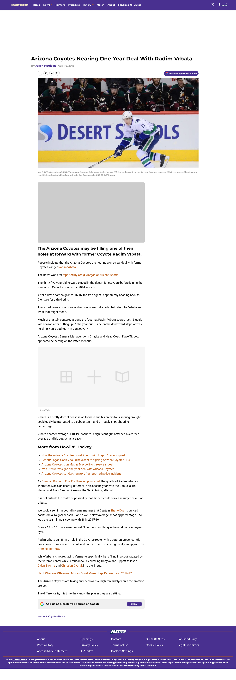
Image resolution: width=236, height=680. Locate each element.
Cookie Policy (154, 645)
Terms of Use (119, 645)
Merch (100, 4)
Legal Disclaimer (188, 645)
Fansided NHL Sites (129, 4)
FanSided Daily (187, 639)
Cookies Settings (122, 651)
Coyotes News (56, 616)
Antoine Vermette (49, 548)
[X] (213, 4)
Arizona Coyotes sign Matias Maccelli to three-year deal (77, 464)
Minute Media (20, 659)
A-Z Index (86, 651)
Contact (116, 639)
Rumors (60, 4)
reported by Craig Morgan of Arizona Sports (90, 275)
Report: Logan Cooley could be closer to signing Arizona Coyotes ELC (86, 460)
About (111, 4)
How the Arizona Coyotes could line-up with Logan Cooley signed (83, 455)
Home (36, 4)
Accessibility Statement (52, 651)
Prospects (74, 4)
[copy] (57, 73)
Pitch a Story (45, 645)
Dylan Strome (46, 565)
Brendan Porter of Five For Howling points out (71, 481)
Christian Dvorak (72, 565)
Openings (86, 639)
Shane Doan (118, 510)
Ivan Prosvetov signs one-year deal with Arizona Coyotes (78, 469)
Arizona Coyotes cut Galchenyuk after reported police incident (81, 473)
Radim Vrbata (67, 267)
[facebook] (219, 4)
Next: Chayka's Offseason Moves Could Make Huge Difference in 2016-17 (85, 573)
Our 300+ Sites (155, 639)
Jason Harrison (45, 65)
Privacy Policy (89, 645)
